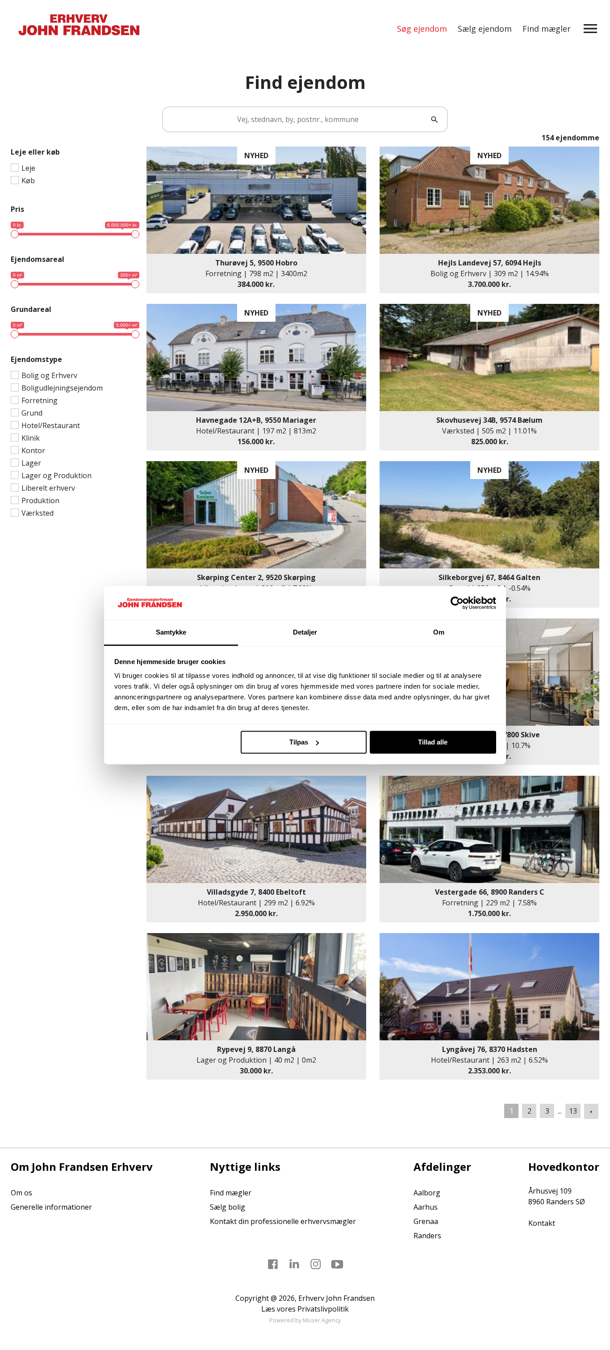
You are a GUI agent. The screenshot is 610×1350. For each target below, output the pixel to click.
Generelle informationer (51, 1207)
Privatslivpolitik (323, 1309)
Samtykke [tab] (171, 632)
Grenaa (426, 1221)
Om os (21, 1193)
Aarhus (426, 1207)
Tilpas (298, 742)
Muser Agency (322, 1320)
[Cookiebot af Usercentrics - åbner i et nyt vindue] (457, 603)
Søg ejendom (422, 28)
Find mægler (546, 28)
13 (573, 1111)
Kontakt (541, 1223)
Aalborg (427, 1193)
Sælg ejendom (485, 28)
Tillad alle (432, 742)
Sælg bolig (227, 1207)
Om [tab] (438, 632)
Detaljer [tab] (305, 632)
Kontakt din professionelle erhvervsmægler (283, 1221)
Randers (427, 1236)
